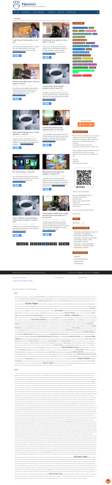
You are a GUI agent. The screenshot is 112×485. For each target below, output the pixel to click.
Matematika (94, 46)
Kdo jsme (16, 12)
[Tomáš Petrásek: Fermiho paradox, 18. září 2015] (26, 29)
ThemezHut (96, 272)
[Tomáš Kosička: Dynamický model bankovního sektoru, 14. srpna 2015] (56, 117)
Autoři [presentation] (15, 293)
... (26, 144)
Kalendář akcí (26, 12)
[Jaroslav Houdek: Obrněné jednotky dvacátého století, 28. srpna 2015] (56, 73)
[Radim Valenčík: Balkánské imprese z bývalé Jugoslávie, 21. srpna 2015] (26, 119)
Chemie (75, 31)
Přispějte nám (71, 12)
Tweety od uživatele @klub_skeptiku (23, 280)
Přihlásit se (77, 256)
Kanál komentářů (79, 261)
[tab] (16, 293)
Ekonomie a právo (91, 31)
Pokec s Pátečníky (88, 58)
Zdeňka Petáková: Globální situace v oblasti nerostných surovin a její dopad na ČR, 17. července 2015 (55, 215)
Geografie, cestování (79, 37)
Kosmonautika (90, 43)
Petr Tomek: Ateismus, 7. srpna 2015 (24, 172)
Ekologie (81, 31)
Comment (30, 44)
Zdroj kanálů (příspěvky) (80, 259)
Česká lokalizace (78, 263)
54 (39, 244)
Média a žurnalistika (78, 49)
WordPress (80, 272)
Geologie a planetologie (79, 40)
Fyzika (95, 34)
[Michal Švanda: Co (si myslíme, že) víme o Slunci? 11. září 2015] (56, 29)
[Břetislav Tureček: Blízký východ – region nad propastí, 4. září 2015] (26, 71)
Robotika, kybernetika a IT (80, 67)
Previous (21, 244)
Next (65, 244)
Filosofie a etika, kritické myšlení (82, 34)
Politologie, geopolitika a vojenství (82, 61)
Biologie (91, 28)
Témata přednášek (38, 12)
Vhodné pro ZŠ (87, 75)
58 (55, 244)
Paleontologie (77, 58)
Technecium (51, 12)
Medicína (88, 49)
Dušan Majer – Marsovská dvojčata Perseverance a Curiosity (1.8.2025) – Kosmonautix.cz (84, 245)
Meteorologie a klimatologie (81, 52)
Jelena (23, 44)
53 (35, 244)
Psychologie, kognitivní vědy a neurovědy (84, 64)
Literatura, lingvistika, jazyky (81, 46)
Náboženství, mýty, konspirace (81, 55)
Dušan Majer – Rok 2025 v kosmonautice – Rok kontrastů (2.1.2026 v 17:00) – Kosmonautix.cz (85, 239)
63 (60, 244)
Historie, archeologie (79, 43)
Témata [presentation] (16, 369)
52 (31, 244)
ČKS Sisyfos (60, 12)
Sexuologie (92, 67)
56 (47, 244)
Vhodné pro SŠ (77, 75)
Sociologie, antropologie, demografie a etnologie (84, 71)
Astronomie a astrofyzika (80, 28)
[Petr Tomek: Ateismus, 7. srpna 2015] (26, 161)
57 (51, 244)
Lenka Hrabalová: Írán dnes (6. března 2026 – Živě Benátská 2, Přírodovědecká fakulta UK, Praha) (85, 233)
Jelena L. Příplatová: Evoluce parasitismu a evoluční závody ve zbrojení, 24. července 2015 (25, 220)
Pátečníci (29, 4)
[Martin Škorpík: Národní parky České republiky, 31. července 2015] (56, 161)
